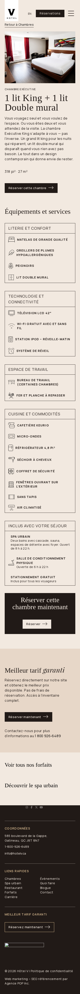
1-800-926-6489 (17, 847)
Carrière (11, 897)
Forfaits (11, 892)
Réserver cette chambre (28, 188)
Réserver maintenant (25, 717)
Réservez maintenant (26, 927)
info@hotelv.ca (15, 853)
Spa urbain (13, 883)
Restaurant (14, 888)
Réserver (33, 624)
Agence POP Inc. (17, 983)
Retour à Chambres (19, 25)
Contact (46, 892)
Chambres (13, 879)
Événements (50, 879)
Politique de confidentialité (52, 971)
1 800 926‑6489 (48, 736)
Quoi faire (47, 883)
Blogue (45, 888)
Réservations (50, 13)
